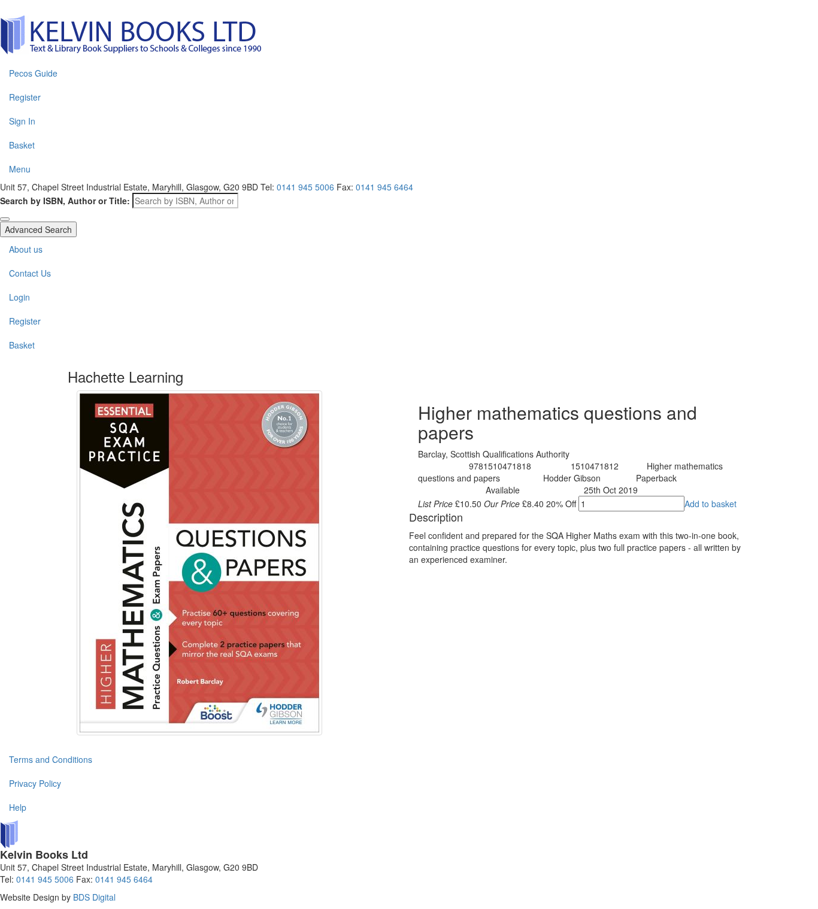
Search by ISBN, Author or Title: (65, 201)
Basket (22, 145)
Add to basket (710, 504)
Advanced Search (38, 229)
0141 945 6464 (124, 879)
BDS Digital (94, 897)
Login (19, 297)
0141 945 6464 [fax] (384, 187)
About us (26, 249)
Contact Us (30, 273)
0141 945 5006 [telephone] (305, 187)
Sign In (22, 121)
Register (25, 97)
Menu (20, 169)
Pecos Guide (33, 73)
